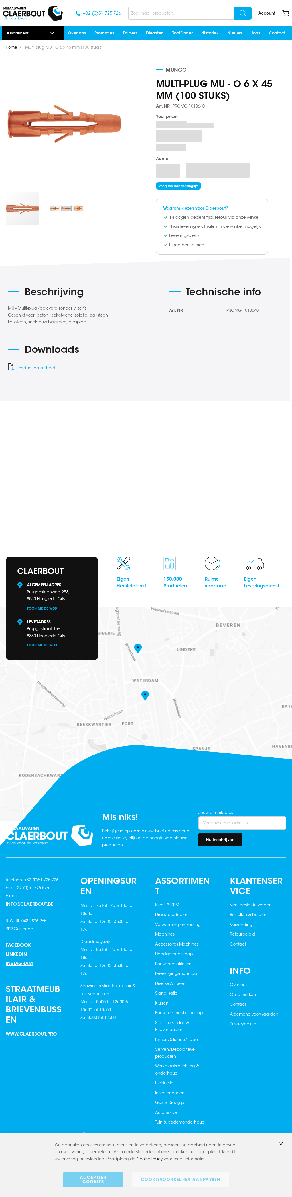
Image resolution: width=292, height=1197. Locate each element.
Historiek (210, 33)
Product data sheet (36, 367)
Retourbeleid (242, 934)
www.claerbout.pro (31, 1034)
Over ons (77, 33)
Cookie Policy (150, 1158)
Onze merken (243, 994)
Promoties (104, 33)
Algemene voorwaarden (254, 1014)
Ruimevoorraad (215, 582)
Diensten (155, 33)
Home (11, 47)
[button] (66, 208)
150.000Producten (175, 582)
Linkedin (16, 954)
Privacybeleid (243, 1023)
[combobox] (190, 13)
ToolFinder (182, 33)
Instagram (19, 963)
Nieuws (234, 33)
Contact (277, 33)
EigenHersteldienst (131, 582)
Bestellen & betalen (248, 914)
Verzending (241, 924)
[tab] (83, 294)
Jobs (255, 33)
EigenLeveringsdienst (261, 582)
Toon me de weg (42, 608)
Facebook (18, 945)
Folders (130, 33)
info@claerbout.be (30, 904)
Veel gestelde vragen (251, 904)
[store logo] (33, 13)
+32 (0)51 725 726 (102, 13)
